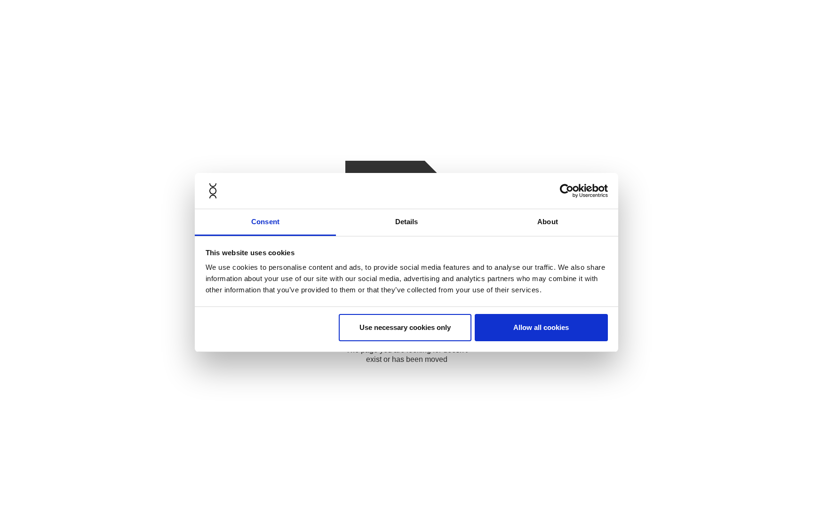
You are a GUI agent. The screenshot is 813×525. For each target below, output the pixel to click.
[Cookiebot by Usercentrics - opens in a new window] (567, 191)
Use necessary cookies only (405, 327)
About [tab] (547, 222)
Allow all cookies (541, 327)
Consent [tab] (265, 222)
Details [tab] (406, 222)
